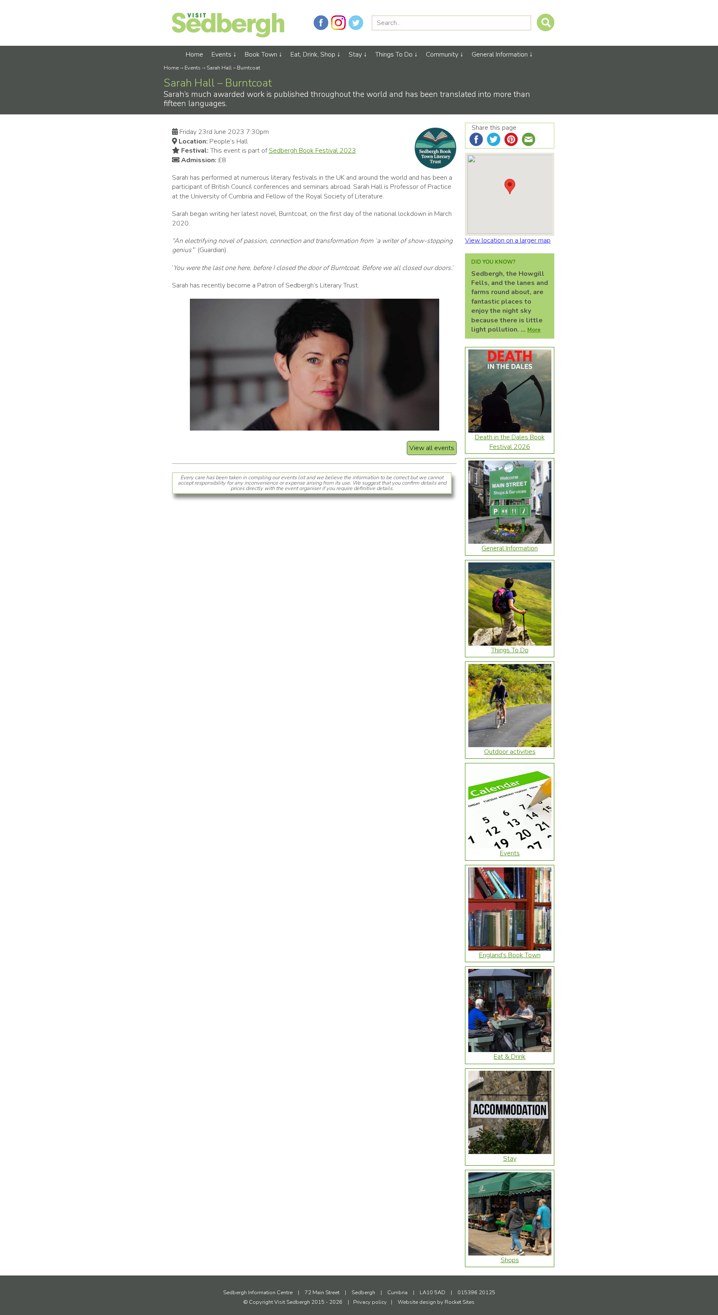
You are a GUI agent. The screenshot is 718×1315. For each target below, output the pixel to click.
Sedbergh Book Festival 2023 (312, 150)
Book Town (261, 54)
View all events (431, 448)
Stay (355, 54)
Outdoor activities (510, 751)
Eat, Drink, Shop (312, 54)
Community (442, 54)
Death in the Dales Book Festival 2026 (510, 442)
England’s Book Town (510, 955)
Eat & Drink (510, 1056)
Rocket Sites (460, 1302)
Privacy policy (370, 1302)
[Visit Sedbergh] (228, 35)
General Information (500, 54)
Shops (510, 1260)
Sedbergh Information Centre (258, 1292)
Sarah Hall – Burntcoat (233, 68)
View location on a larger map (508, 240)
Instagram (338, 22)
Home (194, 54)
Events (221, 54)
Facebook (321, 22)
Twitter (356, 22)
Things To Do (394, 54)
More (534, 330)
